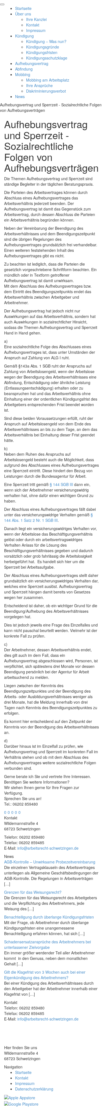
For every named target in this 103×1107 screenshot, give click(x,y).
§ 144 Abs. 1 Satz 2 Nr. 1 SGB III (48, 517)
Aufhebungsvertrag (31, 63)
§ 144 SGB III (61, 484)
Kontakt (32, 25)
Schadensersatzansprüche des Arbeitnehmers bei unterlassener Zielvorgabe (47, 944)
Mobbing (22, 74)
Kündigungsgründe (42, 47)
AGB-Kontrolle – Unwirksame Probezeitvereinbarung (49, 862)
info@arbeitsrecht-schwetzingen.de (48, 848)
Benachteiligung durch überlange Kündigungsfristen (49, 917)
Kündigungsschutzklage (46, 58)
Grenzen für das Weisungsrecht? (33, 892)
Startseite (23, 8)
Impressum (36, 30)
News (20, 96)
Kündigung (24, 36)
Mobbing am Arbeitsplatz (47, 80)
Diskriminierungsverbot (46, 91)
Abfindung (24, 69)
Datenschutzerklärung (34, 1089)
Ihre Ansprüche (39, 85)
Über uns (23, 14)
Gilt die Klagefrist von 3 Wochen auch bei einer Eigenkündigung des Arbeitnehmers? (44, 974)
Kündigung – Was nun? (46, 41)
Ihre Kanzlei (36, 19)
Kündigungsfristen (41, 52)
